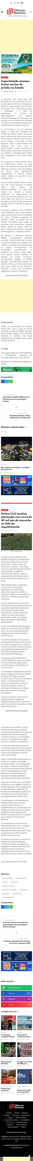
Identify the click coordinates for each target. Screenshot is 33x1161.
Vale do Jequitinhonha (8, 897)
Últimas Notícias (9, 91)
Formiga (19, 1032)
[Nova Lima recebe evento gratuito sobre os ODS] (24, 1076)
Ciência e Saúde (20, 1117)
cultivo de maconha (21, 878)
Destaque (4, 1059)
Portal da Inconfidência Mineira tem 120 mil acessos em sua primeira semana (16, 399)
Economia (11, 1086)
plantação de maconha (8, 886)
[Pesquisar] (31, 12)
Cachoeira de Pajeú (7, 878)
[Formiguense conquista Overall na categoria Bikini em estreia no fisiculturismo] (8, 1022)
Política (23, 1127)
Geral (19, 1088)
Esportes (4, 1032)
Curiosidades (25, 1120)
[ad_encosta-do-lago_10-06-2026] (16, 68)
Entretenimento (21, 1122)
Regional (25, 1113)
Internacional (25, 1115)
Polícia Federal (23, 889)
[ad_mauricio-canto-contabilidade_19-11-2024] (16, 490)
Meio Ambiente (13, 1127)
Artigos (10, 1117)
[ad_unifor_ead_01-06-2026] (16, 480)
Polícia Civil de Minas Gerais (9, 889)
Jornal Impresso (21, 1125)
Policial (16, 1113)
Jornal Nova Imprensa (21, 362)
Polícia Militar (5, 893)
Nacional (26, 1059)
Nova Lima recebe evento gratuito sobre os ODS (24, 1092)
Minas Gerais (14, 882)
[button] (2, 431)
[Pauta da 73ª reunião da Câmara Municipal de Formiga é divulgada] (24, 1022)
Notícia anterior (10, 394)
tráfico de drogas (17, 893)
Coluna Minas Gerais (23, 1086)
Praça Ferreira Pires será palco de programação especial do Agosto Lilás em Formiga (15, 925)
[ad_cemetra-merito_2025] (16, 58)
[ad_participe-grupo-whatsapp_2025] (16, 369)
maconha (4, 882)
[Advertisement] (16, 36)
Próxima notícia (23, 413)
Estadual (4, 464)
